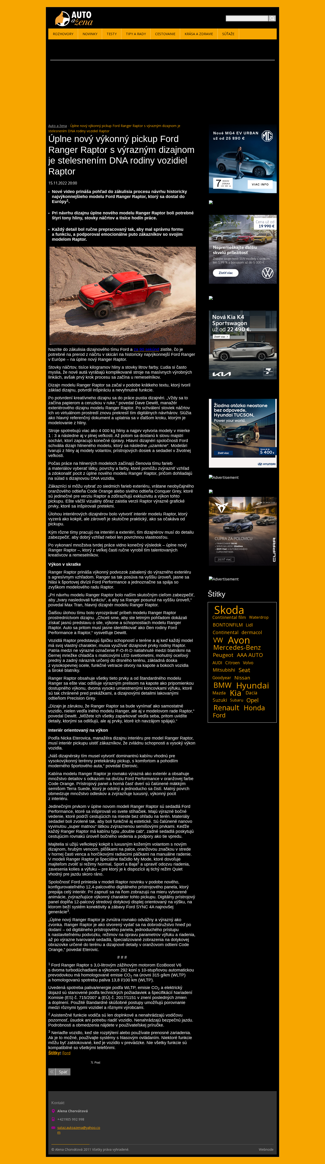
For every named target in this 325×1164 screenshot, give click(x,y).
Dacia (251, 692)
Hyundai (252, 685)
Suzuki (220, 700)
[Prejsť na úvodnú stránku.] (74, 24)
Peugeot (223, 655)
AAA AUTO (250, 655)
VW (218, 640)
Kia (235, 692)
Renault (226, 707)
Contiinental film (229, 617)
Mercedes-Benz (237, 647)
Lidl (249, 625)
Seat (244, 670)
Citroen (232, 662)
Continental (225, 632)
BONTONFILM (228, 625)
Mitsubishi (224, 670)
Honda (254, 707)
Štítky (54, 1053)
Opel (252, 700)
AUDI (217, 662)
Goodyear (221, 677)
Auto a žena (57, 125)
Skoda (229, 609)
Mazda (219, 693)
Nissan (242, 677)
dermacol (251, 632)
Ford (66, 1053)
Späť (63, 1071)
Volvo (248, 662)
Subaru (236, 700)
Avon (239, 640)
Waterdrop (259, 617)
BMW (222, 685)
